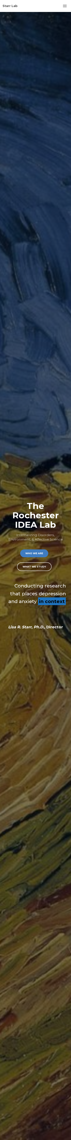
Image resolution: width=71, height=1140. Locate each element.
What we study (34, 566)
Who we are (34, 553)
